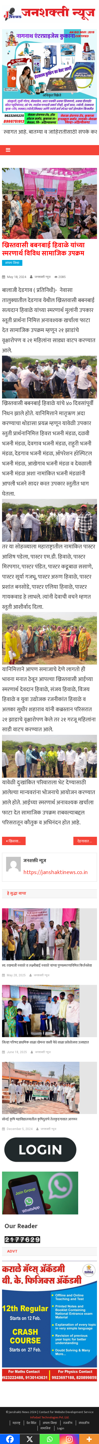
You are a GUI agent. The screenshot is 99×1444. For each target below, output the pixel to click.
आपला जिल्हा (12, 262)
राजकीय (67, 1422)
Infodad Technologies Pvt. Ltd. (49, 1417)
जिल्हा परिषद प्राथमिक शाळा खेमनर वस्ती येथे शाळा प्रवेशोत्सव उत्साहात (45, 1042)
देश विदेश (31, 1422)
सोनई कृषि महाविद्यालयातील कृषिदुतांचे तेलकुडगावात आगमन (39, 1119)
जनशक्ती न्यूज (43, 277)
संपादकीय (84, 1422)
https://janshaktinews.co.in (55, 872)
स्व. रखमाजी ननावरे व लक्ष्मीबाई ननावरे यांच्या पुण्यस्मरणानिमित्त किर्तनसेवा (47, 965)
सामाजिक (45, 1428)
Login (60, 1428)
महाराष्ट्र (16, 1422)
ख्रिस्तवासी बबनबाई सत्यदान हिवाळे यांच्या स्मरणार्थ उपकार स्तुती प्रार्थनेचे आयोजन (17, 841)
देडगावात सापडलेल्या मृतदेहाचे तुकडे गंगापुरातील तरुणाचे (87, 841)
